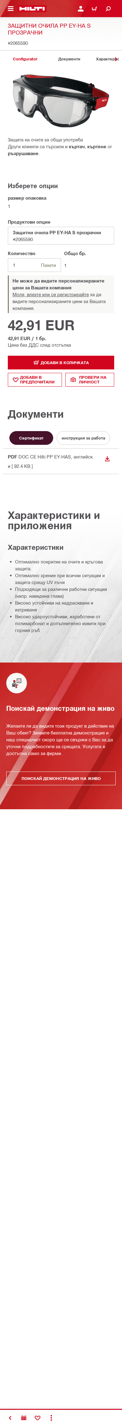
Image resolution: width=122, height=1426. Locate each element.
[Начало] (32, 8)
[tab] (25, 59)
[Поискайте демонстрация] (24, 1418)
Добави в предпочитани (37, 379)
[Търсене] (108, 9)
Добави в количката (65, 362)
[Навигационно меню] (11, 9)
